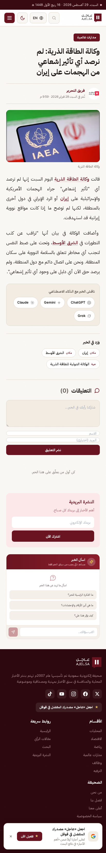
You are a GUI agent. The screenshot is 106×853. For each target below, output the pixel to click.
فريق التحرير (76, 90)
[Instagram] (73, 694)
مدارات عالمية (86, 37)
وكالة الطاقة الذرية (71, 179)
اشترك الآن (53, 536)
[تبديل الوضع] (22, 18)
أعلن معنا (95, 808)
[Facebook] (85, 694)
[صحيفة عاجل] (91, 18)
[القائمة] (9, 18)
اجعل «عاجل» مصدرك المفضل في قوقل (68, 707)
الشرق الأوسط (65, 242)
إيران (64, 198)
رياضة (98, 747)
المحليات (96, 731)
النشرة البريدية (42, 755)
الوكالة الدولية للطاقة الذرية (73, 364)
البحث (46, 747)
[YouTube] (61, 694)
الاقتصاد (96, 739)
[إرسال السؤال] (13, 632)
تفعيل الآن (29, 836)
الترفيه (98, 771)
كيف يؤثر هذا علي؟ (83, 615)
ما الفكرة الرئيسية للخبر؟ (80, 594)
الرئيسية (45, 731)
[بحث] (54, 18)
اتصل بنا (96, 800)
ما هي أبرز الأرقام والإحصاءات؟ (77, 605)
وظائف (97, 763)
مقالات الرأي (42, 739)
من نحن (96, 792)
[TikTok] (50, 694)
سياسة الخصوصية (89, 816)
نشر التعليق (53, 450)
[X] (97, 694)
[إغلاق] (11, 836)
